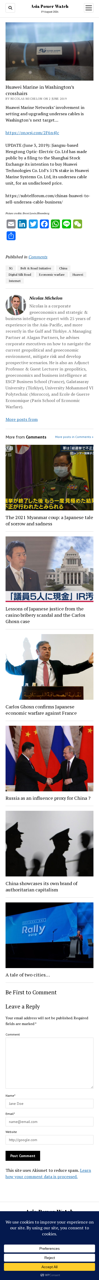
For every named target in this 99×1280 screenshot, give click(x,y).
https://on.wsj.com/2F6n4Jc (32, 132)
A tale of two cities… (28, 974)
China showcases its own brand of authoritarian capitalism (41, 886)
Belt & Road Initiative (36, 268)
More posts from (22, 419)
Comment (13, 1034)
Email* (10, 1114)
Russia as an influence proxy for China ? (48, 798)
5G (11, 268)
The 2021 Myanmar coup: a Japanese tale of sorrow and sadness (49, 520)
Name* (10, 1096)
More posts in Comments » (74, 437)
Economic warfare (52, 274)
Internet (15, 281)
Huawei (78, 274)
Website (11, 1132)
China (63, 268)
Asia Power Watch (49, 6)
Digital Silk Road (20, 274)
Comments (38, 257)
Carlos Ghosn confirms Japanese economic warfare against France (41, 709)
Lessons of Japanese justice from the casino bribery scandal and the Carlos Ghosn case (45, 614)
